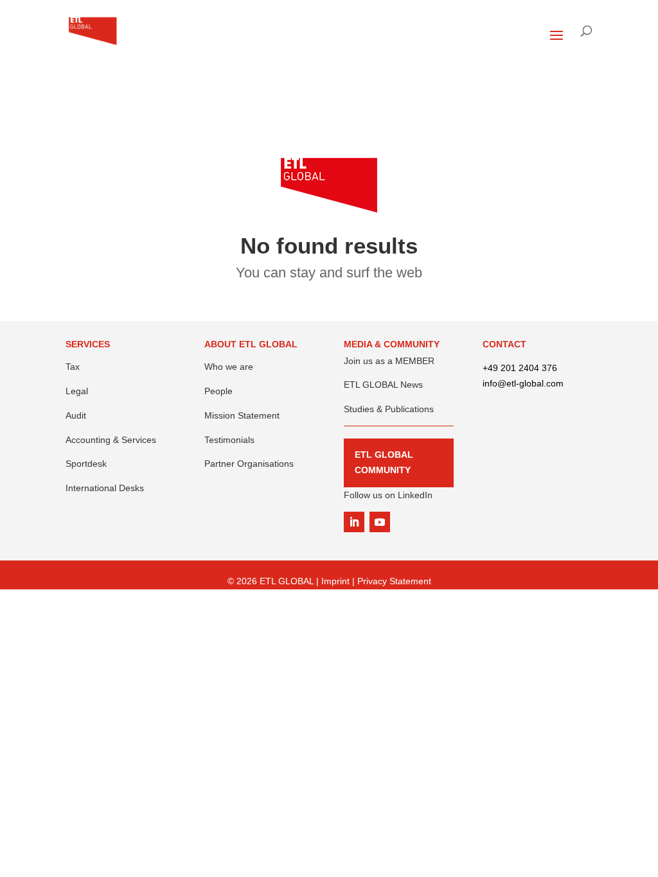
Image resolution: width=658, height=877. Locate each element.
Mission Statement (242, 415)
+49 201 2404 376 (520, 368)
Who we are (228, 366)
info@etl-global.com (523, 383)
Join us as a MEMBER (389, 361)
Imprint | (339, 581)
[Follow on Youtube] (379, 522)
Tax (73, 366)
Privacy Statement (394, 581)
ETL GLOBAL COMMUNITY (384, 462)
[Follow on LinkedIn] (354, 522)
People (218, 391)
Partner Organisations (249, 463)
